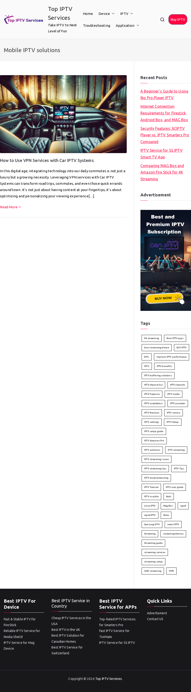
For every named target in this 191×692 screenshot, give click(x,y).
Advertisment (157, 613)
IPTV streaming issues (156, 459)
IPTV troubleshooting (156, 478)
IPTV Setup (173, 422)
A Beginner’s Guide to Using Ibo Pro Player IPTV (164, 94)
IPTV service (173, 412)
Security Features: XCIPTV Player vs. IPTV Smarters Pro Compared (164, 135)
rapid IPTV (150, 515)
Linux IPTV (150, 505)
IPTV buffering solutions (158, 375)
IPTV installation (153, 403)
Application (125, 25)
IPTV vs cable (151, 496)
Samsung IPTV (152, 524)
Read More (8, 207)
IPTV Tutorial (151, 487)
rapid (183, 505)
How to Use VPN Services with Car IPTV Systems (47, 160)
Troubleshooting (96, 25)
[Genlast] (165, 260)
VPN (171, 571)
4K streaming (151, 338)
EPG (146, 357)
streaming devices (173, 533)
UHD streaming (152, 571)
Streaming (150, 533)
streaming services (154, 552)
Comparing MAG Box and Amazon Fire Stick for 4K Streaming (162, 172)
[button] (112, 13)
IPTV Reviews (151, 412)
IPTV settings (151, 422)
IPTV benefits (164, 366)
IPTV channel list (153, 384)
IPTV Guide (173, 394)
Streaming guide (153, 543)
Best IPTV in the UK (65, 630)
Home (88, 14)
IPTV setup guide (153, 431)
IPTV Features (152, 394)
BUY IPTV (182, 347)
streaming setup (153, 561)
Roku (166, 515)
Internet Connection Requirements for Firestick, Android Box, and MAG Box (164, 113)
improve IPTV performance (172, 357)
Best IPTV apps (175, 338)
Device (104, 14)
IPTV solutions (152, 450)
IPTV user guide (174, 487)
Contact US (155, 619)
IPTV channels (177, 384)
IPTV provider (177, 403)
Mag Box (168, 505)
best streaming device (156, 347)
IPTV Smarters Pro (154, 440)
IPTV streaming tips (155, 468)
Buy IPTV (178, 19)
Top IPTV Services (108, 679)
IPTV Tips (179, 468)
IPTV (124, 14)
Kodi (168, 496)
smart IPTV (173, 524)
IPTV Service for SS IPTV (117, 643)
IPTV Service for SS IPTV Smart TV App (161, 153)
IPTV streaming (176, 450)
